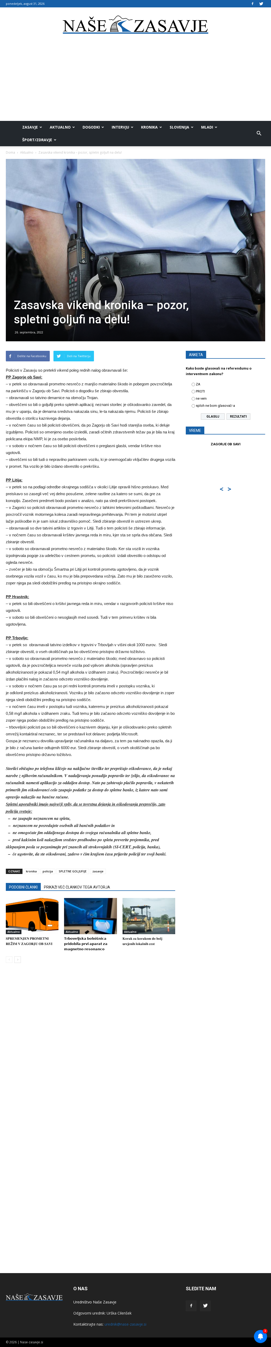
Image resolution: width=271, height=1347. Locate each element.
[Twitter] (261, 3)
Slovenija (179, 127)
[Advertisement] (135, 81)
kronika (31, 871)
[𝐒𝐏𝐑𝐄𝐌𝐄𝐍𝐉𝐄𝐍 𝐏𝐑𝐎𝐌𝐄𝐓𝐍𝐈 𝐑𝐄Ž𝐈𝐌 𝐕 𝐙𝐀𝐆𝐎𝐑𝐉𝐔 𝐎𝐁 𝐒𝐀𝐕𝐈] (32, 916)
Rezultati (238, 416)
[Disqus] (90, 1047)
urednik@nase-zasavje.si (125, 1324)
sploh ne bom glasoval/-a (215, 406)
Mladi (207, 127)
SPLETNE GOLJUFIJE (73, 871)
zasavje (97, 871)
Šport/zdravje (37, 139)
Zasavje (30, 127)
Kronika (149, 127)
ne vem (201, 398)
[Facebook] (252, 3)
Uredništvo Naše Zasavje (94, 1302)
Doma (10, 152)
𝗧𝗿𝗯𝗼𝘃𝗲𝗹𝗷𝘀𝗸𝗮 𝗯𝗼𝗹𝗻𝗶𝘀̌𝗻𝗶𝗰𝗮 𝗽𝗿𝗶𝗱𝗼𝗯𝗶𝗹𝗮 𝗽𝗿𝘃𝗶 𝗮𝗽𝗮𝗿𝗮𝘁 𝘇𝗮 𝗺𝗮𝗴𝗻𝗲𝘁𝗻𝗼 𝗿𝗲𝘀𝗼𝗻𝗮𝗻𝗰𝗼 (85, 944)
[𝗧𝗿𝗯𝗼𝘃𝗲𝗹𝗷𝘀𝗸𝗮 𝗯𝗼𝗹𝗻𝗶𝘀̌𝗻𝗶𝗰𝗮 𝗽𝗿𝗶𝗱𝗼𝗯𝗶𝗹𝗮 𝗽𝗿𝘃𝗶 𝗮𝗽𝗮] (90, 916)
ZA (198, 384)
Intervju (120, 127)
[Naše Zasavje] (135, 25)
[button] (258, 133)
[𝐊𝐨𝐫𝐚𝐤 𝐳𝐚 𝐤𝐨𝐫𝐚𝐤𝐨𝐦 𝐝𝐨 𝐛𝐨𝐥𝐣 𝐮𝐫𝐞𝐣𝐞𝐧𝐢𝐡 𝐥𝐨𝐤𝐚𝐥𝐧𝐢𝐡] (149, 916)
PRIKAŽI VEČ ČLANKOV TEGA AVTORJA (77, 887)
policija (48, 871)
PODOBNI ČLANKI (23, 887)
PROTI (200, 391)
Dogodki (91, 127)
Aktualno (60, 127)
